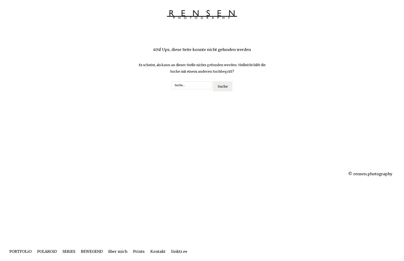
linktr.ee (179, 251)
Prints (139, 251)
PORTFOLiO (20, 251)
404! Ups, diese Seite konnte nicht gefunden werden (202, 49)
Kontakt (158, 251)
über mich (117, 251)
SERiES (68, 251)
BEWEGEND (92, 251)
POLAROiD (47, 251)
